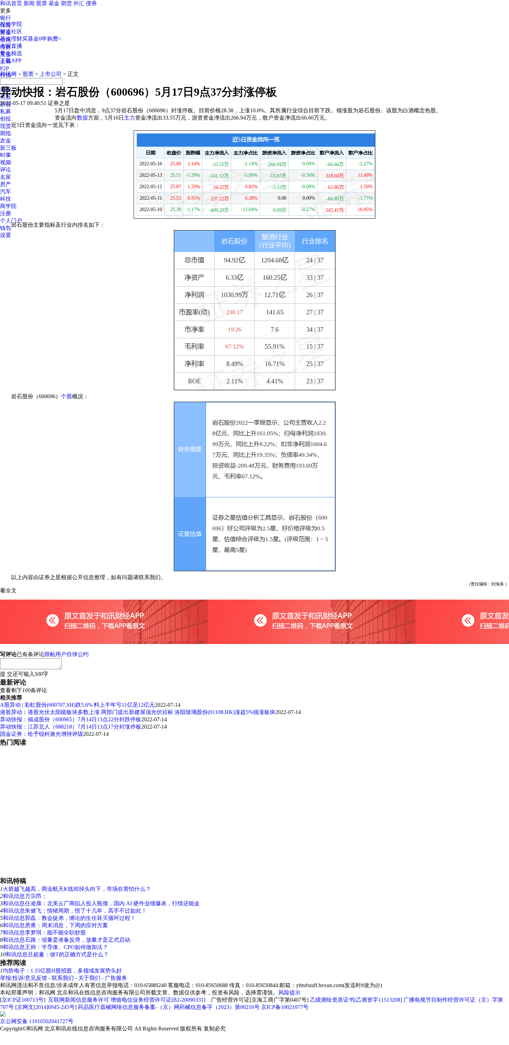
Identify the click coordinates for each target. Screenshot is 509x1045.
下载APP (10, 60)
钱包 (5, 228)
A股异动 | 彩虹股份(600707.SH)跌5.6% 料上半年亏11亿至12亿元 (77, 705)
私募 (5, 111)
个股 (66, 396)
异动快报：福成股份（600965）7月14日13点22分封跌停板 (70, 719)
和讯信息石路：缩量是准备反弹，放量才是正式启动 (66, 940)
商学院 (8, 206)
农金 (5, 140)
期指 (5, 133)
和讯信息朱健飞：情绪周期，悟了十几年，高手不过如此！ (75, 911)
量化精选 (11, 53)
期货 (66, 3)
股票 (41, 3)
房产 (5, 184)
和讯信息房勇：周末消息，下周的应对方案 (55, 925)
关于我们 (89, 978)
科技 (5, 199)
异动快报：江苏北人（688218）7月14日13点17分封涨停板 (70, 727)
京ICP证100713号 (23, 1000)
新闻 (29, 3)
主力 (129, 118)
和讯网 (8, 74)
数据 (82, 118)
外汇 (78, 3)
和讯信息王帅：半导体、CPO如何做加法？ (55, 947)
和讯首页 (11, 3)
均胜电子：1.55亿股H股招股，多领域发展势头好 (62, 971)
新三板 (8, 148)
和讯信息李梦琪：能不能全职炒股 (44, 932)
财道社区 (11, 31)
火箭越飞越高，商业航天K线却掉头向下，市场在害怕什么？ (77, 889)
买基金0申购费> (41, 39)
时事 (5, 155)
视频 (5, 162)
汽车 (5, 191)
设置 (5, 235)
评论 (5, 170)
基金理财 (11, 39)
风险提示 (289, 992)
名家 (5, 177)
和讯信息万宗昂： (25, 896)
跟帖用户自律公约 (66, 654)
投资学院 (11, 24)
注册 (5, 213)
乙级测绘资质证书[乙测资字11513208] (356, 1000)
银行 (5, 18)
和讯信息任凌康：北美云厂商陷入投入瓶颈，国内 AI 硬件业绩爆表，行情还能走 (101, 903)
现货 (5, 126)
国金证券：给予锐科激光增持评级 (41, 734)
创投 (5, 119)
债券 (91, 3)
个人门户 (11, 221)
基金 (54, 3)
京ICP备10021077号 (285, 1007)
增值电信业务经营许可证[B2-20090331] (157, 1000)
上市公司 (50, 74)
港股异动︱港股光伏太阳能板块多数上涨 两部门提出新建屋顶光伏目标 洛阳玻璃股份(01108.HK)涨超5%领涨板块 (137, 712)
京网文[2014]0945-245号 (46, 1007)
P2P (4, 68)
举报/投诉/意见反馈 (23, 978)
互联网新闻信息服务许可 (78, 1000)
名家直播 (11, 46)
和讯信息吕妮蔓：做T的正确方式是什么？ (57, 954)
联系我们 (63, 978)
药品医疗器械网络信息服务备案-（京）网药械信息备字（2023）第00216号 (169, 1007)
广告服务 (116, 978)
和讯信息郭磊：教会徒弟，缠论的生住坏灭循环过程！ (69, 918)
